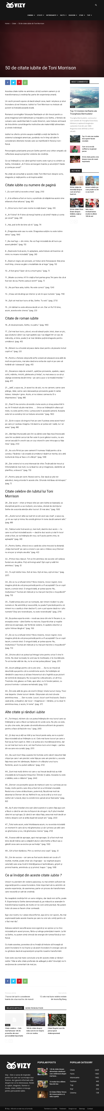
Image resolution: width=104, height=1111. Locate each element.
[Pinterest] (19, 82)
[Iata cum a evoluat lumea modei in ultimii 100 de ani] (92, 202)
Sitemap (82, 1109)
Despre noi (73, 1109)
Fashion (72, 15)
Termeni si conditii (50, 1109)
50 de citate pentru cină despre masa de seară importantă (90, 159)
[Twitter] (13, 82)
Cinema (30, 15)
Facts (62, 15)
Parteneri (63, 1109)
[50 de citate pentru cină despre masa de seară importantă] (75, 159)
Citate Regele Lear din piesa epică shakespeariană (56, 1030)
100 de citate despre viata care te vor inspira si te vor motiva (35, 1030)
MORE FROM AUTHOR (34, 1008)
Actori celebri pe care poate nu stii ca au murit (92, 189)
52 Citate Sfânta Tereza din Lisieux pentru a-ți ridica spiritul (58, 1094)
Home (7, 23)
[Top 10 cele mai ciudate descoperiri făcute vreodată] (75, 138)
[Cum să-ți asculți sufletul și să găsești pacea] (75, 149)
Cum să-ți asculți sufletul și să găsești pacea (89, 149)
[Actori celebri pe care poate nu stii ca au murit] (92, 180)
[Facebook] (7, 82)
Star (81, 15)
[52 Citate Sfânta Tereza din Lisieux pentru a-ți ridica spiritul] (43, 1094)
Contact (90, 1109)
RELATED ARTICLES (14, 1008)
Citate (39, 15)
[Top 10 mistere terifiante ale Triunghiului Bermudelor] (84, 97)
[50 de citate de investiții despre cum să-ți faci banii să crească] (77, 180)
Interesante (51, 15)
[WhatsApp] (25, 82)
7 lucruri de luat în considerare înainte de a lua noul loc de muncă (19, 997)
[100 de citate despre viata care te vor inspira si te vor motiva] (35, 1019)
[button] (96, 5)
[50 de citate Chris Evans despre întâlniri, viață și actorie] (77, 202)
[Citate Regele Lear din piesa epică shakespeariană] (57, 1019)
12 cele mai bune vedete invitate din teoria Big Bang (53, 997)
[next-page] (10, 1040)
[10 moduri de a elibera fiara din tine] (43, 1084)
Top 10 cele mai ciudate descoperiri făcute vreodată (90, 139)
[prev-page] (6, 1040)
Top (88, 15)
